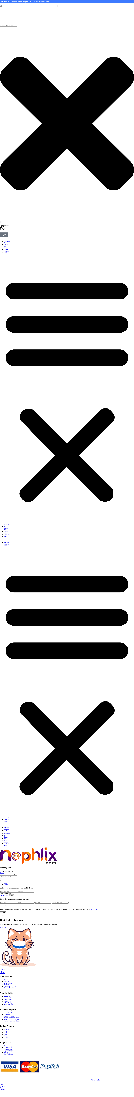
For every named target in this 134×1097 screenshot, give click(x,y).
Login (5, 883)
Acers (5, 252)
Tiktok (5, 545)
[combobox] (8, 26)
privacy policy (95, 909)
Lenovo (6, 249)
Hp (4, 243)
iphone (6, 248)
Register (6, 884)
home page (3, 927)
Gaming (6, 244)
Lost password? (4, 895)
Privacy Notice (95, 1080)
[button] (67, 389)
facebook (6, 542)
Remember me (6, 893)
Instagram (6, 544)
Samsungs (6, 251)
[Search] (0, 222)
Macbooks (7, 241)
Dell (5, 246)
